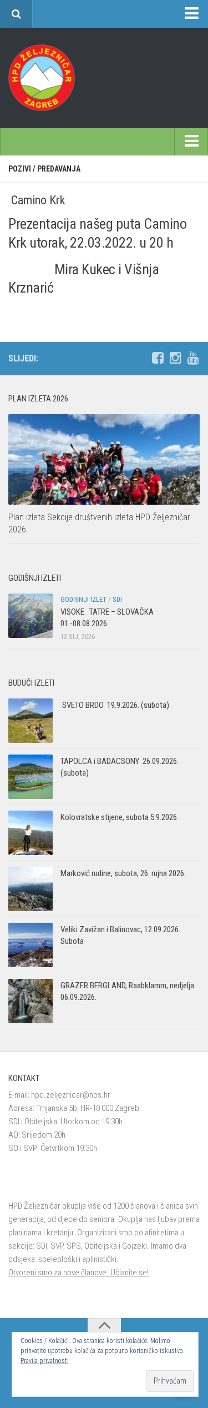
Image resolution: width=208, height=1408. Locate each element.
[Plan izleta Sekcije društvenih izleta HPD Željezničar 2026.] (104, 459)
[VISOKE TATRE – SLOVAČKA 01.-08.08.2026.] (30, 616)
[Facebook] (157, 358)
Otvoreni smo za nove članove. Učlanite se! (78, 1273)
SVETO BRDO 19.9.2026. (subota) (114, 705)
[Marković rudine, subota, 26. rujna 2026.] (30, 889)
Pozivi (19, 168)
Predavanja (58, 168)
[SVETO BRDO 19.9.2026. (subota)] (30, 720)
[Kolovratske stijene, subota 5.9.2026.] (30, 833)
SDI (117, 599)
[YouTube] (193, 358)
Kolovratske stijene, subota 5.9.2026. (119, 817)
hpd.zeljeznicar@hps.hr (70, 1095)
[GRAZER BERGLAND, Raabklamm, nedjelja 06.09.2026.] (30, 1001)
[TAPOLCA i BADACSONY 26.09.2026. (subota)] (30, 777)
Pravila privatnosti (45, 1361)
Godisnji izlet (83, 599)
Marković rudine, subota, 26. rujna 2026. (123, 873)
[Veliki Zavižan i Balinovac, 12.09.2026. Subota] (30, 945)
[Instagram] (175, 358)
